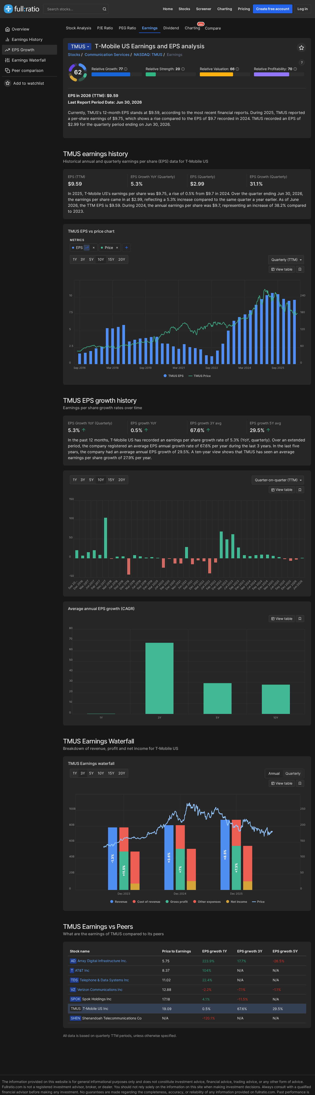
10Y (101, 259)
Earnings (150, 28)
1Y (75, 259)
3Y (82, 259)
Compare (213, 28)
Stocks (184, 9)
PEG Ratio (127, 28)
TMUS (78, 46)
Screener (203, 9)
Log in (303, 9)
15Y (111, 259)
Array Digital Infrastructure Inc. (99, 961)
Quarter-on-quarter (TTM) (276, 480)
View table (283, 269)
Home (168, 9)
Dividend (171, 28)
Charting (224, 9)
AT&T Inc (80, 970)
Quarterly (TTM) (284, 260)
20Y (121, 259)
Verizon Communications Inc (97, 989)
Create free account (272, 9)
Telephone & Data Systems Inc (100, 980)
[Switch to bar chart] (87, 248)
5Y (91, 259)
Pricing (244, 9)
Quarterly (292, 773)
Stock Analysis (78, 28)
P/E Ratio (105, 28)
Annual (274, 773)
